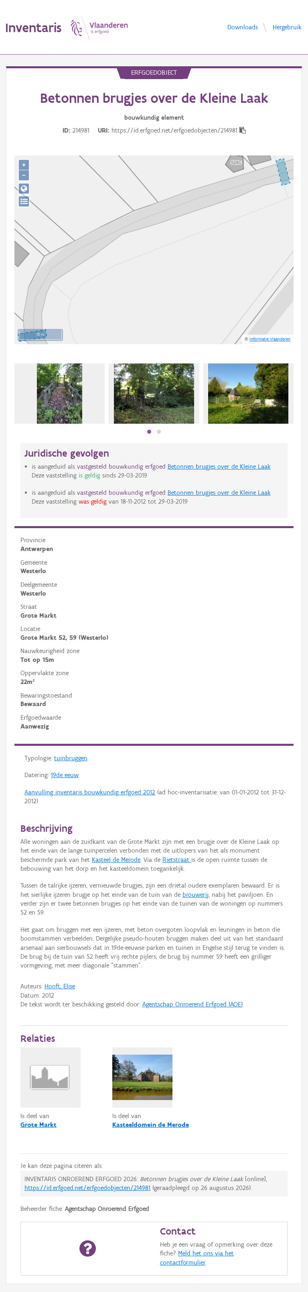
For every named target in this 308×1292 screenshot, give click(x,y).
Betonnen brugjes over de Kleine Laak (219, 466)
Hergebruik (287, 27)
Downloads (242, 27)
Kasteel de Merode (116, 859)
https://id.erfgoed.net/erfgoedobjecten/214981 (87, 1188)
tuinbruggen (70, 758)
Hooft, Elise (60, 986)
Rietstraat (176, 859)
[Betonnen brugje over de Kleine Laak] (59, 393)
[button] (149, 432)
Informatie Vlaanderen (269, 339)
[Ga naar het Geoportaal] (24, 189)
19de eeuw (65, 775)
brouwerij (195, 894)
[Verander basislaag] (24, 201)
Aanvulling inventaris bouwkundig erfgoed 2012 (89, 792)
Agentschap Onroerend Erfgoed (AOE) (192, 1004)
